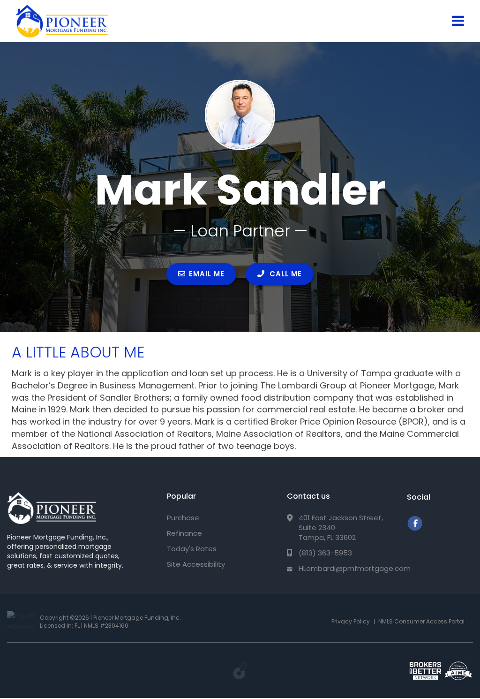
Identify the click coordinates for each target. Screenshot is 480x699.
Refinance (184, 533)
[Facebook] (414, 528)
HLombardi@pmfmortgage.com (355, 568)
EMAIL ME (207, 274)
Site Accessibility (196, 564)
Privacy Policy (350, 621)
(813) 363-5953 (325, 553)
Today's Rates (192, 549)
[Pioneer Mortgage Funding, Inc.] (51, 508)
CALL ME (284, 274)
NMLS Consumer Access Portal (421, 621)
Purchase (183, 518)
